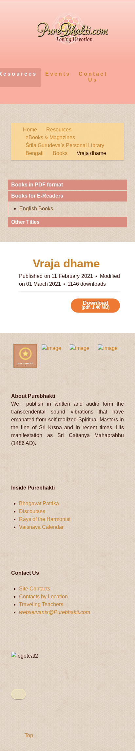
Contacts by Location (43, 596)
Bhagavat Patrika (39, 503)
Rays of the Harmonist (44, 519)
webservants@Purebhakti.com (54, 612)
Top (28, 735)
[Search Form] (118, 73)
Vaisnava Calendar (41, 527)
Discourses (32, 511)
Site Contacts (34, 588)
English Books (36, 208)
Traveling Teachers (41, 604)
